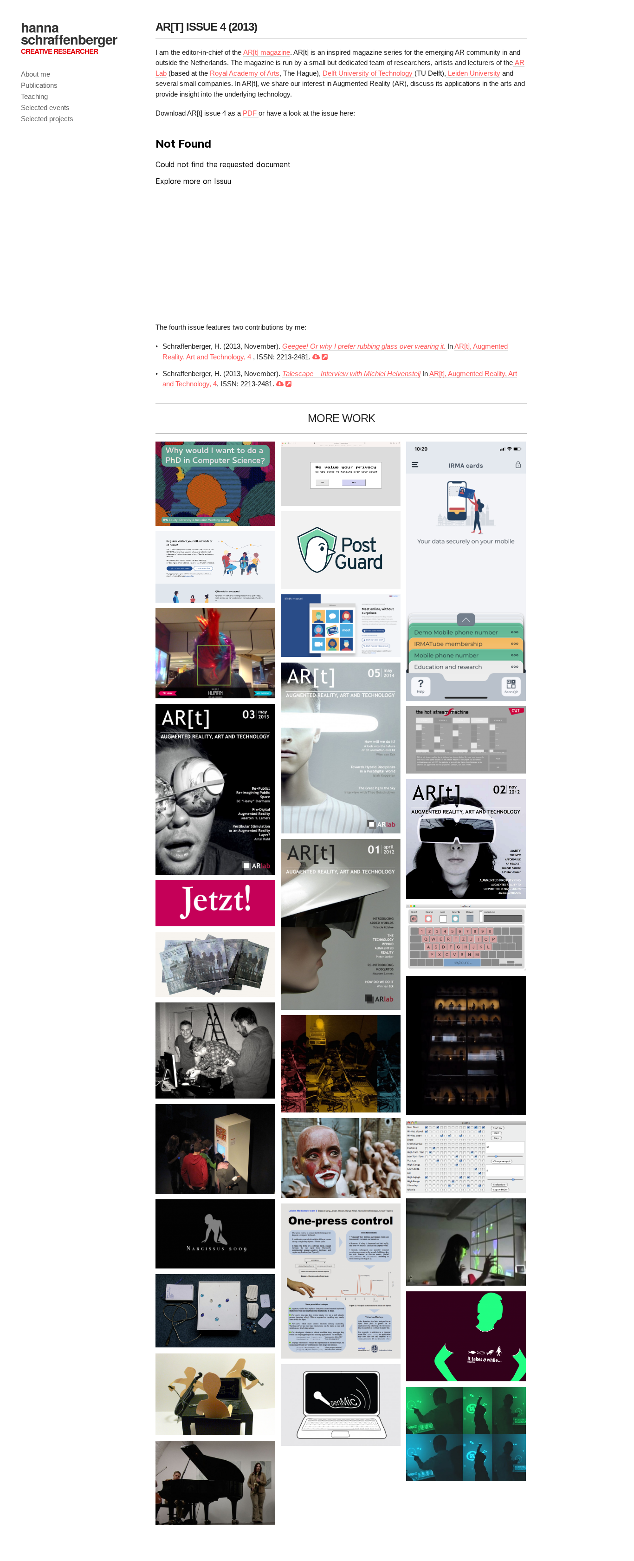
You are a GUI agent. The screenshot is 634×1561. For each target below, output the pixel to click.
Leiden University (473, 73)
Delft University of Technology (368, 73)
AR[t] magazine (266, 52)
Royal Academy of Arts (244, 73)
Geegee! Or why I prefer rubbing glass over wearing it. (364, 346)
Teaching (34, 96)
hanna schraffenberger (69, 33)
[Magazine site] (325, 357)
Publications (39, 85)
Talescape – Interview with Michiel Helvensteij (351, 373)
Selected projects (47, 119)
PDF (251, 113)
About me (35, 74)
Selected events (45, 107)
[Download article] (316, 357)
